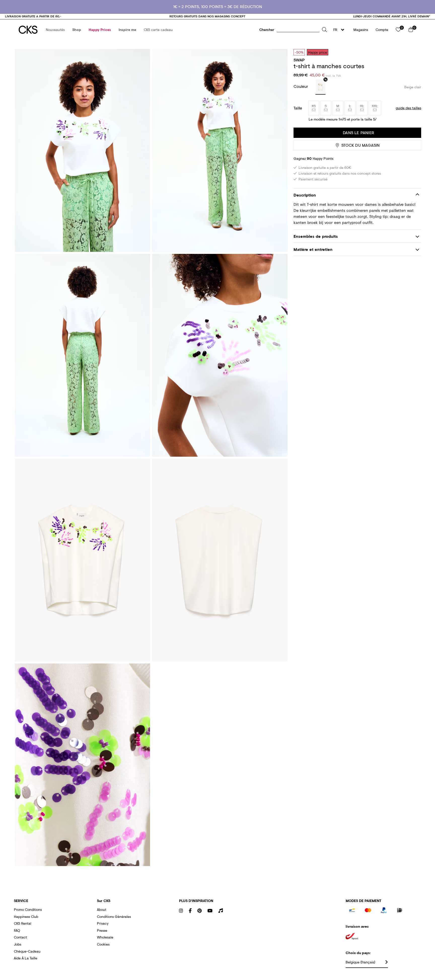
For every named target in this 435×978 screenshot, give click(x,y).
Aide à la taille (25, 958)
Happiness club (26, 916)
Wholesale (105, 937)
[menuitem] (55, 29)
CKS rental (22, 923)
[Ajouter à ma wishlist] (413, 52)
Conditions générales (114, 916)
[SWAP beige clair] (320, 87)
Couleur (301, 86)
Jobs (17, 944)
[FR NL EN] (340, 29)
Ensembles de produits (316, 236)
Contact (20, 937)
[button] (55, 30)
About (101, 909)
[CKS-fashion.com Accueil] (28, 29)
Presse (102, 930)
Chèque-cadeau (27, 951)
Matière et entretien (313, 249)
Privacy (102, 923)
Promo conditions (28, 909)
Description (305, 195)
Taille (298, 107)
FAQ (17, 930)
